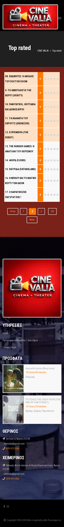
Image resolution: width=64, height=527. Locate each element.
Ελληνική (29, 376)
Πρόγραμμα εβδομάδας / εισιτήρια (20, 340)
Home (6, 333)
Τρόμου (37, 410)
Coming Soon (9, 347)
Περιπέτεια (48, 410)
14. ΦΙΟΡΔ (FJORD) (15, 160)
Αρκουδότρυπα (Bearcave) (40, 368)
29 (52, 211)
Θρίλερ (29, 410)
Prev (12, 211)
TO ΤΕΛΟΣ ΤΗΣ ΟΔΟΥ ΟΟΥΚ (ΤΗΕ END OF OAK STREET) (43, 401)
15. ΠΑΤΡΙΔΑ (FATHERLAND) (20, 169)
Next (32, 219)
